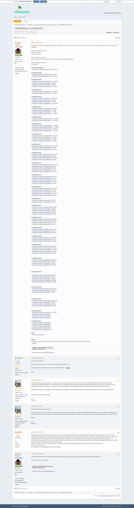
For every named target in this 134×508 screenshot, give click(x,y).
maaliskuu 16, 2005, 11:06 (37, 380)
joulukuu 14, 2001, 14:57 (36, 42)
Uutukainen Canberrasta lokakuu (41, 328)
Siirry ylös (17, 488)
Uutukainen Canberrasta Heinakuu (41, 210)
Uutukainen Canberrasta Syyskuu (41, 83)
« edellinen (108, 32)
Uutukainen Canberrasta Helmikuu (41, 86)
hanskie (20, 358)
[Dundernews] (15, 65)
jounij (19, 380)
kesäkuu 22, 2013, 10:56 (36, 406)
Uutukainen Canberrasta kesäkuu (41, 324)
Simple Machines (24, 506)
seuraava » (116, 32)
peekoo (19, 432)
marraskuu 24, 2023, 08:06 (37, 453)
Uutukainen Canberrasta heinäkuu (41, 326)
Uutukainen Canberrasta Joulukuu (41, 275)
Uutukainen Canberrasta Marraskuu (42, 69)
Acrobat (34, 343)
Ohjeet (103, 506)
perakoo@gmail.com (46, 447)
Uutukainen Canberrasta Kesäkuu (41, 84)
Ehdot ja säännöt (111, 506)
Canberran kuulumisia (38, 334)
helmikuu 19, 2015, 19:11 (38, 432)
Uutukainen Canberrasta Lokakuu (41, 209)
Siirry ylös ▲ (119, 506)
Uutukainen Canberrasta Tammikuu (42, 171)
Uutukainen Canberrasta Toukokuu (42, 158)
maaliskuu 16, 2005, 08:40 (37, 358)
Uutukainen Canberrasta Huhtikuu (41, 112)
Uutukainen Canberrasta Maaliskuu (42, 170)
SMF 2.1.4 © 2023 (16, 506)
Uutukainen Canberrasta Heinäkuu (41, 222)
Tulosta (117, 37)
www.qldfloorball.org (49, 352)
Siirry (95, 495)
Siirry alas (17, 37)
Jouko (55, 24)
